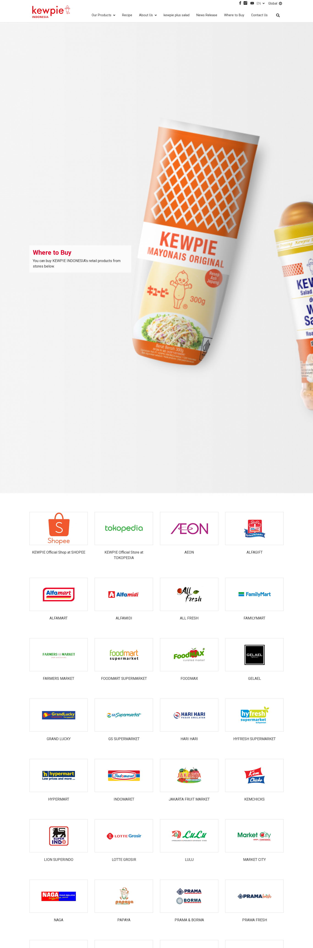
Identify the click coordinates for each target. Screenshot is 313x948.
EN (259, 3)
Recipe (127, 15)
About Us (146, 15)
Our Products (101, 15)
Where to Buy (234, 15)
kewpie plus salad (176, 15)
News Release (206, 15)
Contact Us (259, 15)
